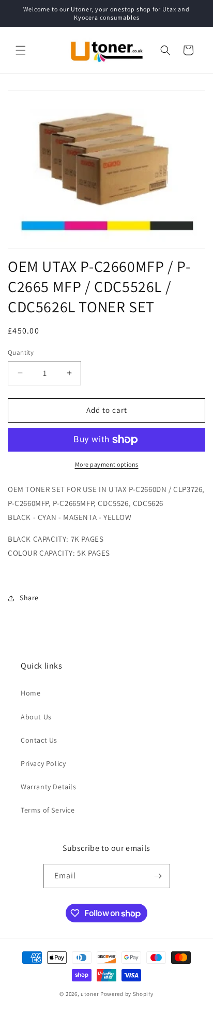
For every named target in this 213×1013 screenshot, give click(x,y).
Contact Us (39, 740)
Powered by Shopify (127, 993)
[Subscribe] (158, 876)
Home (30, 693)
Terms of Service (48, 810)
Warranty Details (49, 786)
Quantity (21, 352)
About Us (36, 716)
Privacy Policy (43, 763)
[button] (20, 50)
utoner (90, 993)
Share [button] (29, 597)
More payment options (107, 464)
